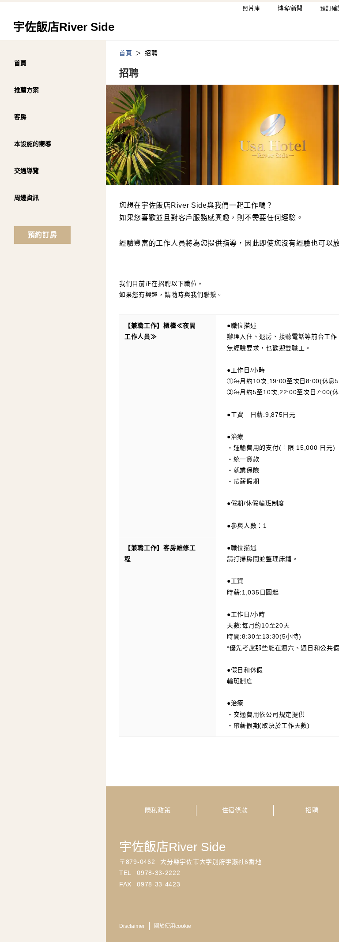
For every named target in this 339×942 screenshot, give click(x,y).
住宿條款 (235, 810)
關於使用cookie (172, 926)
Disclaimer (132, 926)
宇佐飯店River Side (172, 847)
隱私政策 (158, 810)
